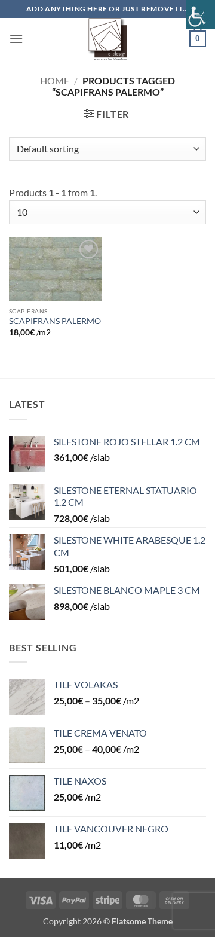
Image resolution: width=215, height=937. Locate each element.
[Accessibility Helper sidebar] (200, 14)
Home (54, 80)
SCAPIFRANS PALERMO (55, 321)
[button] (16, 38)
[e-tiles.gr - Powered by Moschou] (107, 39)
